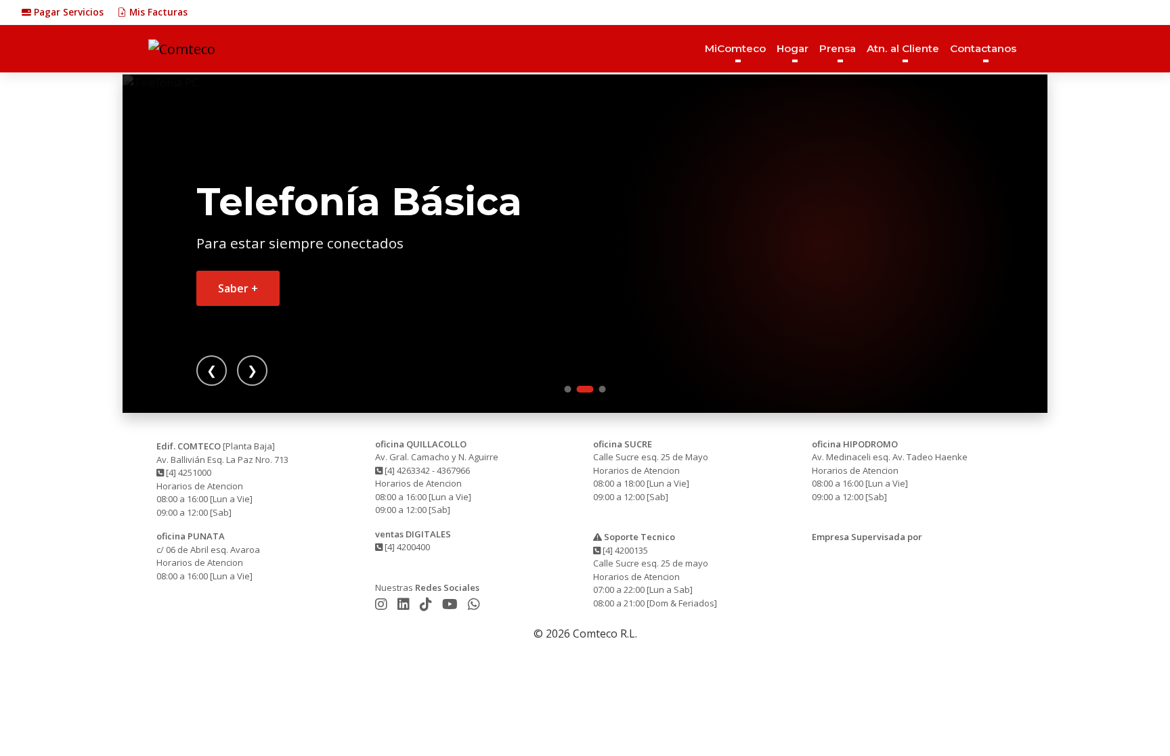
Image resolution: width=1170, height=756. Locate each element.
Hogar (792, 48)
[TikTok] (427, 604)
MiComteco (735, 48)
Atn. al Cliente (903, 48)
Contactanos (983, 48)
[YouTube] (451, 604)
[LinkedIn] (405, 604)
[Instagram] (383, 604)
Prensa (837, 48)
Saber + (238, 288)
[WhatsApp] (474, 604)
